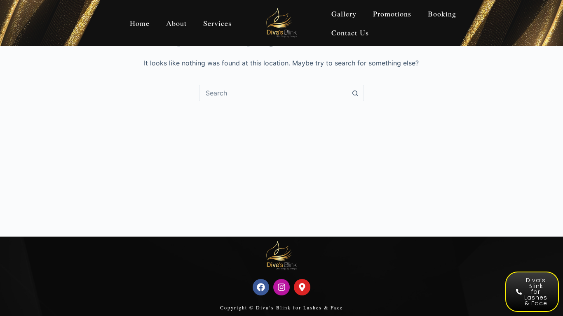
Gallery (344, 14)
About (176, 23)
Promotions (392, 14)
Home (140, 23)
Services (217, 23)
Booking (442, 14)
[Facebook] (261, 287)
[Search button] (355, 93)
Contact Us (350, 32)
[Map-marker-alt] (302, 287)
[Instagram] (281, 287)
